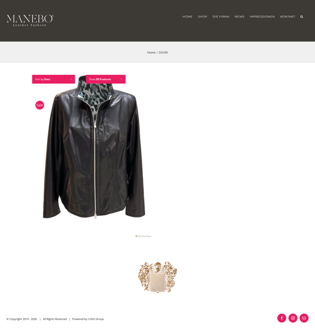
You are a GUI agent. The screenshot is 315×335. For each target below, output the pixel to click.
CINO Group (96, 319)
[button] (301, 17)
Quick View (144, 236)
